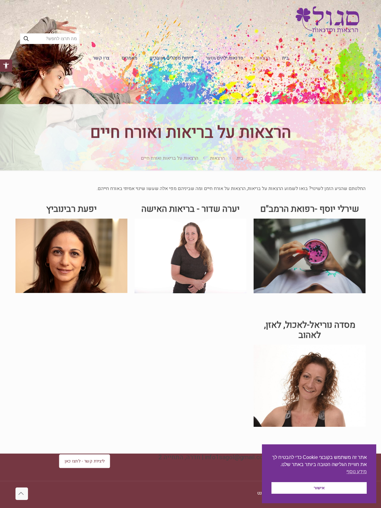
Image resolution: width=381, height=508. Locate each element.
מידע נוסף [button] (356, 471)
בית (240, 158)
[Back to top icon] (21, 493)
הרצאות (217, 158)
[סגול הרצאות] (327, 19)
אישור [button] (319, 487)
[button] (6, 65)
